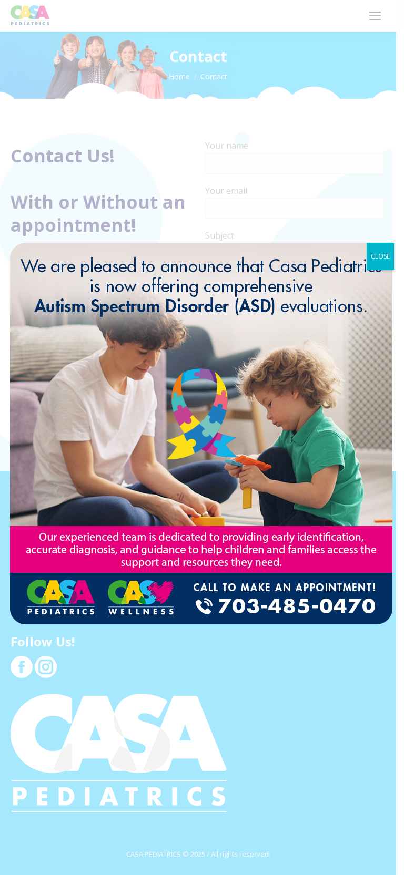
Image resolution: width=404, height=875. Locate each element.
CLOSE (380, 256)
